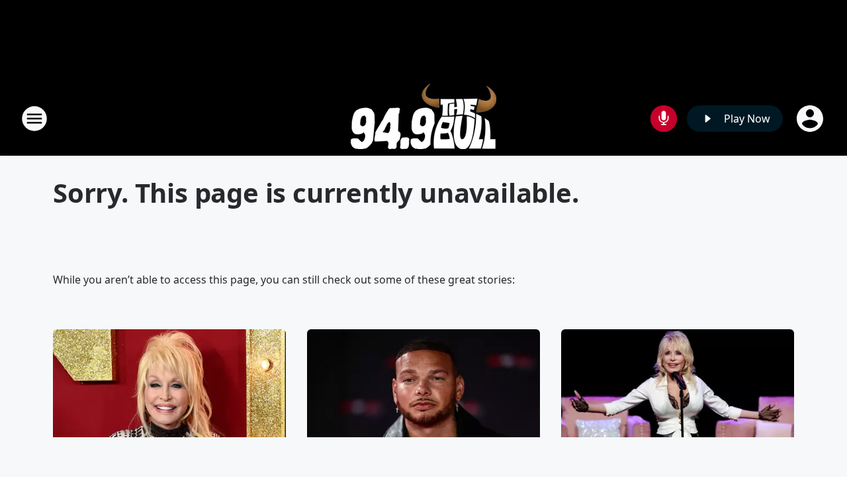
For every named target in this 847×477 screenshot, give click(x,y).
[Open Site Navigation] (34, 118)
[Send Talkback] (663, 118)
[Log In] (811, 118)
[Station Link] (423, 118)
